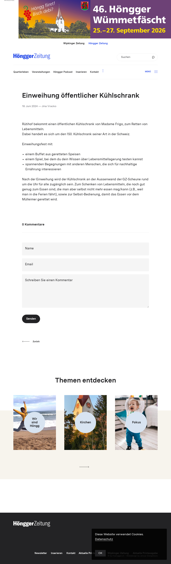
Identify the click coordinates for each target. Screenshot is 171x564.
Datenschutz (104, 539)
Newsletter (41, 553)
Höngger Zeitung (98, 43)
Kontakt (70, 553)
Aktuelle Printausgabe (91, 553)
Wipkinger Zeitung (73, 43)
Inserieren (56, 553)
